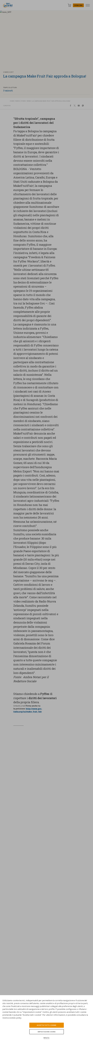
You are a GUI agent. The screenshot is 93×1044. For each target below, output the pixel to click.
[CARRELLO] (69, 5)
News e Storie (20, 101)
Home (12, 101)
